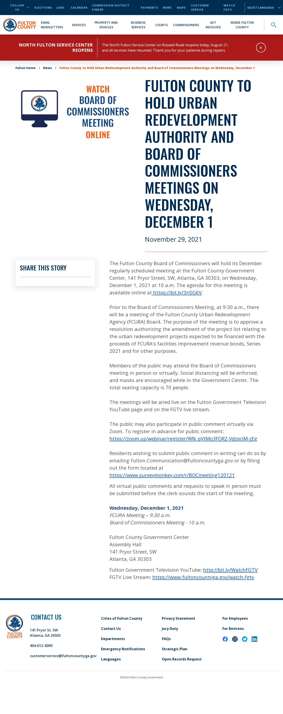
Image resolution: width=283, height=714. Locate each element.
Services (79, 25)
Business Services (138, 24)
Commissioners (186, 25)
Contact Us (111, 628)
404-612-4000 (41, 645)
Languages (111, 659)
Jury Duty (170, 628)
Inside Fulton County (242, 24)
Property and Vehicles (106, 24)
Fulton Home (25, 68)
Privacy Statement (178, 618)
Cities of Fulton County (121, 618)
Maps (181, 8)
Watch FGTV (229, 7)
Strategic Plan (174, 648)
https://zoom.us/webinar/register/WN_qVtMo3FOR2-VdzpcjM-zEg (183, 438)
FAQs (166, 638)
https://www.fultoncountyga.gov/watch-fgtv (203, 577)
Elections (43, 8)
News (167, 8)
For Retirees (233, 628)
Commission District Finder (111, 7)
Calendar (79, 8)
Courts (161, 25)
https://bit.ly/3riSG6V (177, 292)
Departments (113, 638)
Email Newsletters (52, 24)
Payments (149, 8)
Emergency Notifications (123, 648)
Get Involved (213, 24)
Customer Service (200, 7)
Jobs (61, 8)
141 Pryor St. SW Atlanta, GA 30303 (45, 633)
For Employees (235, 618)
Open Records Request (182, 659)
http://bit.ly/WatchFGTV (230, 569)
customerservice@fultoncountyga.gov (63, 655)
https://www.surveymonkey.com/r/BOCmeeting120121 (172, 475)
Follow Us (17, 7)
